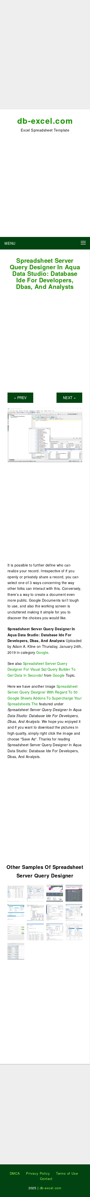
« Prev (20, 397)
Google (42, 652)
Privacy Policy (38, 1173)
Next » (69, 397)
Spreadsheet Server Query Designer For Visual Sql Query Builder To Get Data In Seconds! (42, 669)
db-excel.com (45, 120)
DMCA (15, 1173)
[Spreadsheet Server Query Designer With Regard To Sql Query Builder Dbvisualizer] (35, 892)
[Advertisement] (45, 56)
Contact (46, 1178)
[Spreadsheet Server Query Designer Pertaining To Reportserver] (16, 950)
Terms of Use (67, 1173)
